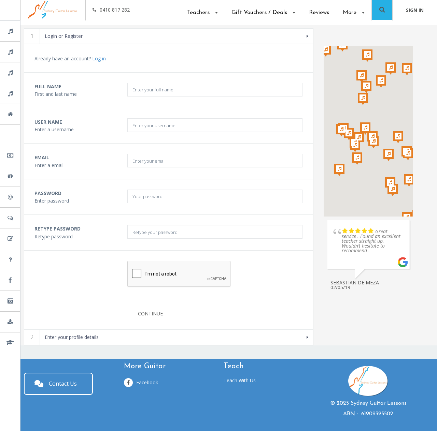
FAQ (27, 260)
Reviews (319, 12)
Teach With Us (240, 380)
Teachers (198, 12)
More (349, 12)
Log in (99, 58)
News (28, 281)
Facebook (147, 382)
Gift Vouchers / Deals (259, 12)
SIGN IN (415, 10)
